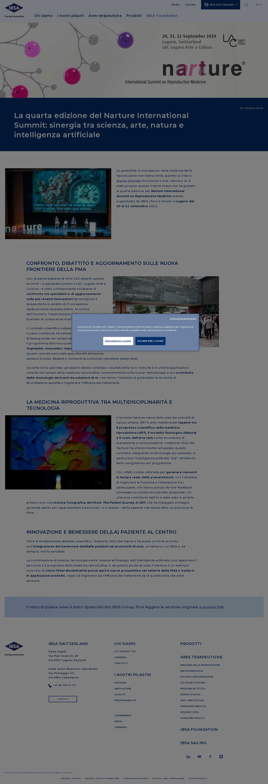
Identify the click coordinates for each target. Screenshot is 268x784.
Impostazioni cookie (118, 340)
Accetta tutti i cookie (150, 340)
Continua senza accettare (183, 318)
